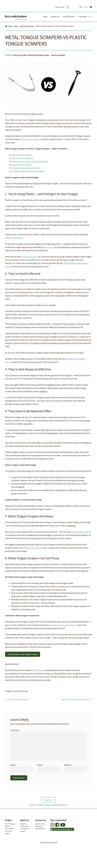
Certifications (69, 16)
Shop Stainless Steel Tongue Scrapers (23, 654)
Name (13, 765)
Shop (45, 16)
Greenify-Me (38, 670)
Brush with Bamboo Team (39, 55)
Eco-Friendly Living (27, 26)
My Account (59, 7)
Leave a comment (58, 55)
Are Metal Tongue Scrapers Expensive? (27, 171)
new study (49, 247)
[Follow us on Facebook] (57, 826)
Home (10, 26)
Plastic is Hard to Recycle (22, 158)
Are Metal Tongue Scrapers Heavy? (26, 168)
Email (40, 765)
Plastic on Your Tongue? (21, 155)
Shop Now (48, 800)
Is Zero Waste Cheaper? (18, 699)
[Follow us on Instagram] (52, 826)
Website (67, 765)
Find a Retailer (9, 829)
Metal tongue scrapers (30, 139)
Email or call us (40, 824)
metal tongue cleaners (81, 532)
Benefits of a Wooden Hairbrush (75, 699)
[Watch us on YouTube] (63, 826)
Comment (15, 730)
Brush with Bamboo (16, 17)
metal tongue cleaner (33, 548)
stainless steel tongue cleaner (63, 625)
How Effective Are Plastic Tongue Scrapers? (29, 161)
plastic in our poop (29, 256)
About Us (55, 16)
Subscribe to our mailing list (62, 829)
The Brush (82, 16)
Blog (16, 26)
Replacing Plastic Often (21, 164)
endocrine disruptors (14, 237)
